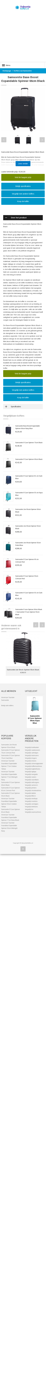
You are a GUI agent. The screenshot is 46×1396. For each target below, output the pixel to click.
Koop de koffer (23, 201)
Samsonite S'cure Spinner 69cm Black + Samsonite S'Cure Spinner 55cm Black (28, 612)
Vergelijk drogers (31, 758)
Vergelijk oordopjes (31, 804)
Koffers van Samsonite (23, 71)
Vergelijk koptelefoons (32, 769)
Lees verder (23, 164)
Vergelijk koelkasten (32, 747)
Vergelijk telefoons (31, 807)
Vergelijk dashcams (32, 755)
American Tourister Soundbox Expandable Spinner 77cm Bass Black (10, 817)
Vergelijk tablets (30, 793)
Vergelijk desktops (31, 799)
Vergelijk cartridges (31, 753)
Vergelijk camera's (31, 785)
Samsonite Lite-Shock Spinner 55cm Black (23, 670)
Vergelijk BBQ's (30, 796)
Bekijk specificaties (23, 186)
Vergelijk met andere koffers (23, 194)
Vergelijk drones (30, 761)
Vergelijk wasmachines (33, 812)
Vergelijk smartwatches (33, 790)
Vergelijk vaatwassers (32, 750)
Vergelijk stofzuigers (32, 782)
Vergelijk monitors (31, 801)
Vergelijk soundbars (32, 780)
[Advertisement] (23, 39)
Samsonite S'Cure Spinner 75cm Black (28, 443)
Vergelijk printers (30, 788)
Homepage (7, 71)
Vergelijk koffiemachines (33, 766)
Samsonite (5, 700)
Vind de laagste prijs (23, 177)
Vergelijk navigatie (31, 774)
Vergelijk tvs (29, 809)
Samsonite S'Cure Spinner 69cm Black (28, 459)
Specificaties (16, 407)
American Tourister (7, 697)
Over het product (19, 218)
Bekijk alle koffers (7, 705)
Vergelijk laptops (30, 772)
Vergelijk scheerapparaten (34, 763)
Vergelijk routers (30, 777)
